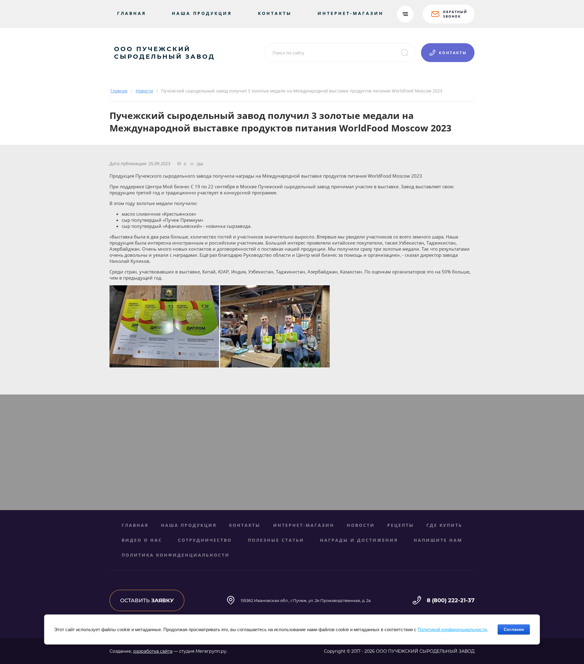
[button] (448, 14)
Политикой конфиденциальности (452, 629)
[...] (405, 14)
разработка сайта (152, 651)
